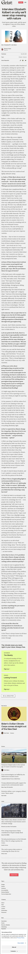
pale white (6, 115)
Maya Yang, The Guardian (7, 787)
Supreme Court (6, 580)
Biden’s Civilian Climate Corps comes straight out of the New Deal (13, 726)
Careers (3, 908)
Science (12, 733)
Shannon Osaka (7, 48)
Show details (21, 943)
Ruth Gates (22, 200)
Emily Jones (4, 853)
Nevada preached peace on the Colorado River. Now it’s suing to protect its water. (13, 841)
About (2, 902)
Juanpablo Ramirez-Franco (7, 778)
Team (2, 904)
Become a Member (5, 924)
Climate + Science (23, 57)
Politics (3, 886)
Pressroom (3, 912)
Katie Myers (6, 770)
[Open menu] (25, 2)
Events (2, 923)
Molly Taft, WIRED (5, 834)
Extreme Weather (5, 892)
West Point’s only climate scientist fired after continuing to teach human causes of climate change (13, 821)
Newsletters (4, 921)
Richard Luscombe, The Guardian (8, 826)
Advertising (4, 926)
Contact (3, 906)
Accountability (4, 890)
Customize (13, 951)
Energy (3, 884)
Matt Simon (17, 778)
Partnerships (4, 910)
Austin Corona (4, 845)
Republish (3, 928)
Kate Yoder (6, 733)
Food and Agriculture (6, 894)
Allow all (14, 947)
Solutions (3, 888)
